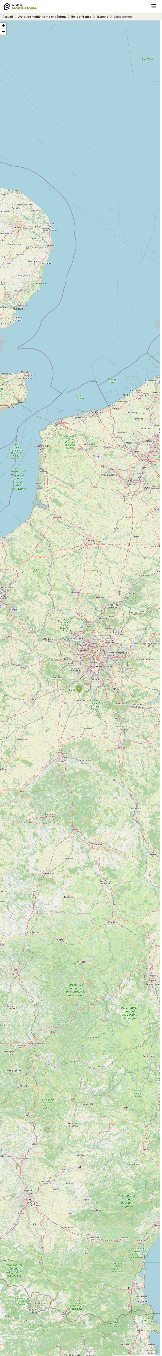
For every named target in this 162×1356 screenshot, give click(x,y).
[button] (79, 689)
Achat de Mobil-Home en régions (42, 16)
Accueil (7, 16)
